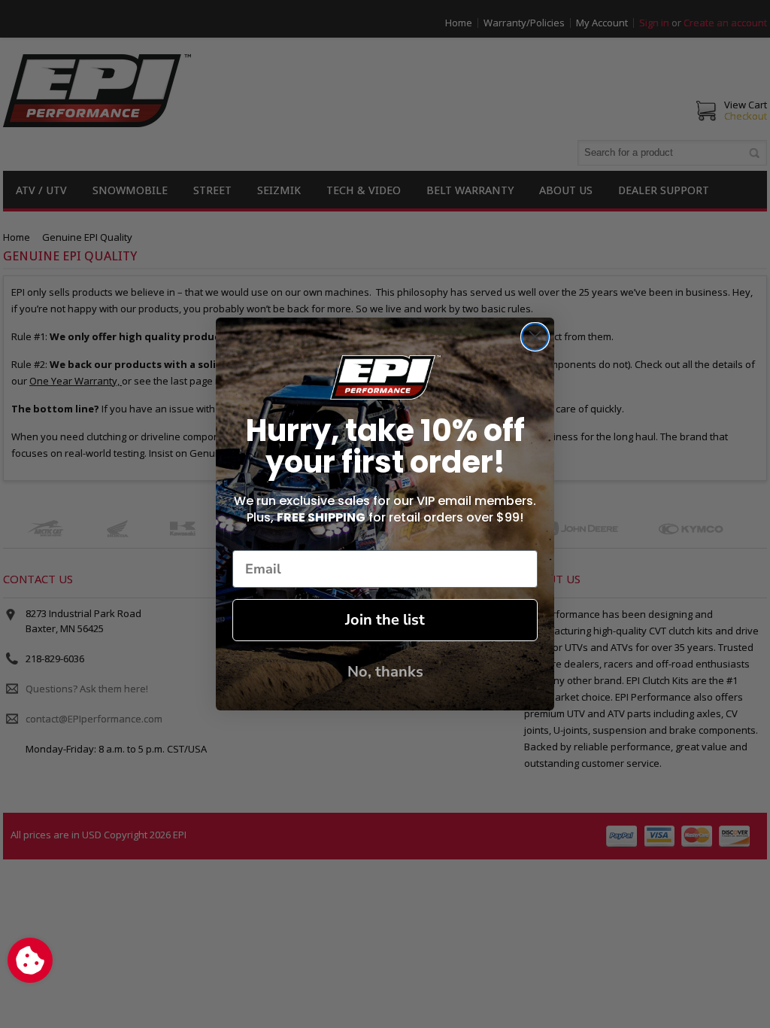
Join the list (385, 620)
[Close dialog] (535, 337)
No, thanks (385, 672)
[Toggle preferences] (30, 960)
